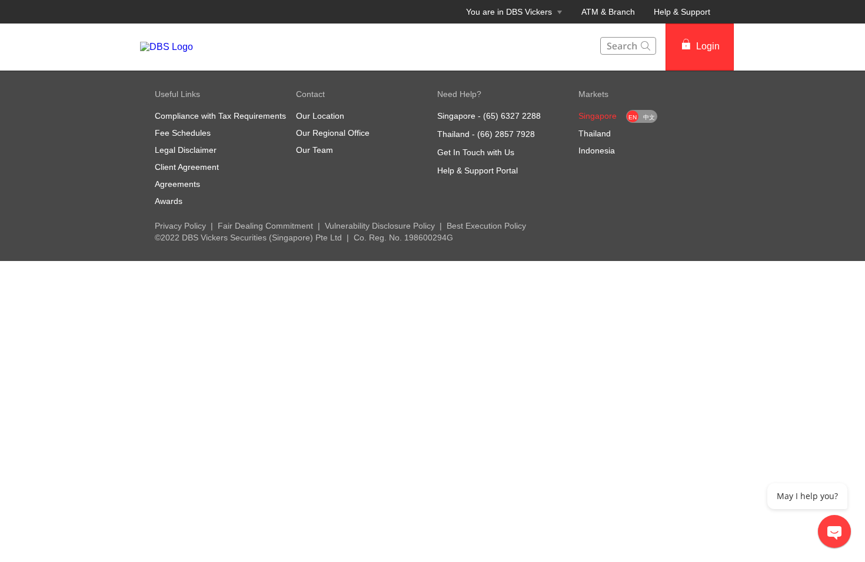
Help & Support (682, 11)
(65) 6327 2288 (512, 116)
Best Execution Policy (486, 225)
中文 (649, 117)
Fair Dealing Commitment (265, 225)
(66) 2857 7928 (506, 134)
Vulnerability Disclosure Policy (380, 225)
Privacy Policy (180, 225)
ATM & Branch (608, 11)
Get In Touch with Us (475, 152)
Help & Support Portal (477, 170)
